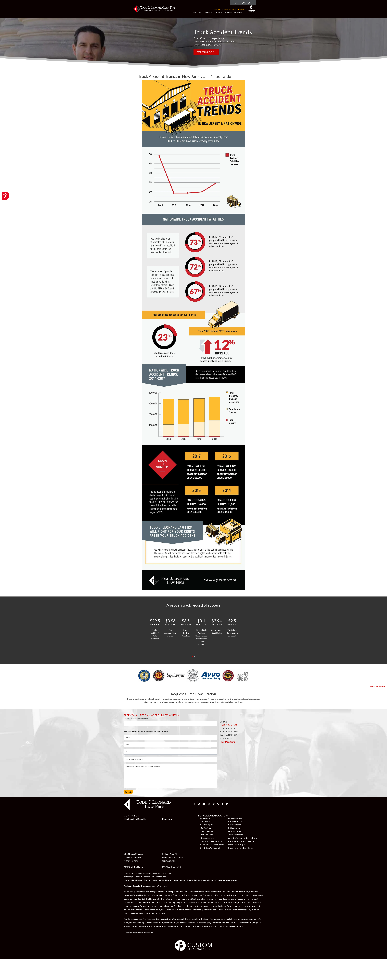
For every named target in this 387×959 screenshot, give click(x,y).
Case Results (147, 873)
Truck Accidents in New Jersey (155, 886)
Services (134, 873)
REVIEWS (228, 13)
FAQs (140, 873)
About (128, 873)
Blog (164, 873)
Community (157, 873)
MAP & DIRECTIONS (133, 867)
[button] (202, 16)
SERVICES (208, 13)
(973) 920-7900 (243, 2)
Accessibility (148, 932)
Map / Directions (227, 742)
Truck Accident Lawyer (154, 880)
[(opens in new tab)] (193, 945)
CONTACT (238, 13)
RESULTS (219, 13)
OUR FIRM (197, 13)
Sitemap (129, 932)
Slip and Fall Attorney (196, 880)
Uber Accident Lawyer (175, 880)
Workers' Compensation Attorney (222, 880)
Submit (128, 792)
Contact (170, 873)
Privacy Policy (138, 932)
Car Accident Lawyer (133, 880)
